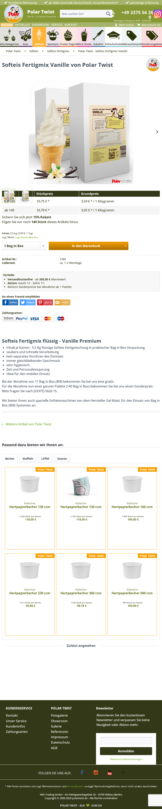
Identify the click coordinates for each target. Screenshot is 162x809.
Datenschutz (60, 742)
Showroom (59, 721)
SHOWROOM (40, 25)
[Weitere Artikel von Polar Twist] (153, 69)
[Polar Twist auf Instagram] (157, 14)
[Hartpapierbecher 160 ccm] (132, 485)
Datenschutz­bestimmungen (126, 759)
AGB (54, 748)
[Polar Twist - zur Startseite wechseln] (14, 14)
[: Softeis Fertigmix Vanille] (9, 196)
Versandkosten (75, 786)
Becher (9, 458)
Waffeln (28, 458)
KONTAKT (71, 25)
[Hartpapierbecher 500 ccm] (132, 571)
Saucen (62, 458)
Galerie (56, 726)
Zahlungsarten (17, 731)
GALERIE (7, 25)
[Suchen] (108, 14)
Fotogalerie (59, 715)
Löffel (45, 458)
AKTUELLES (22, 25)
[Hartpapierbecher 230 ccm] (30, 571)
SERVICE (56, 25)
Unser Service (16, 721)
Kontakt (12, 715)
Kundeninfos (15, 726)
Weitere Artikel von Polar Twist (28, 424)
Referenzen (59, 731)
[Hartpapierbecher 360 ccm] (81, 571)
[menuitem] (86, 14)
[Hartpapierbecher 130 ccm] (30, 485)
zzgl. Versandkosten (26, 237)
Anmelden (126, 751)
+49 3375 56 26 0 (137, 14)
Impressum (59, 737)
